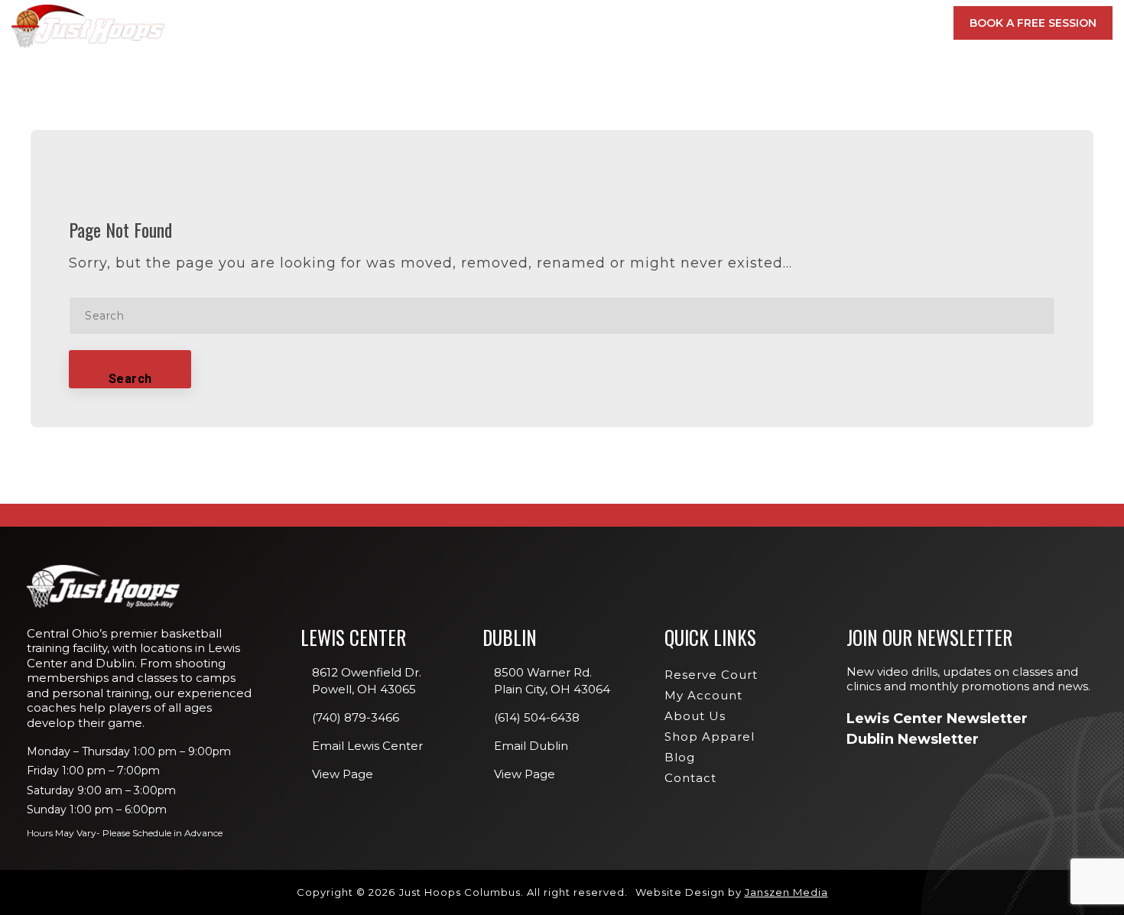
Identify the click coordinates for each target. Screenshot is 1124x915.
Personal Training (703, 221)
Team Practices (694, 265)
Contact (690, 778)
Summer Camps (692, 243)
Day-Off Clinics (694, 155)
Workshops (685, 176)
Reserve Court (711, 674)
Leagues (676, 199)
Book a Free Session (1033, 23)
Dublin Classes (884, 133)
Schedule (700, 23)
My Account (810, 23)
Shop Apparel (709, 736)
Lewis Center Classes (710, 133)
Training (601, 23)
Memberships (412, 23)
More (895, 23)
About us (695, 716)
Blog (679, 757)
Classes (508, 23)
